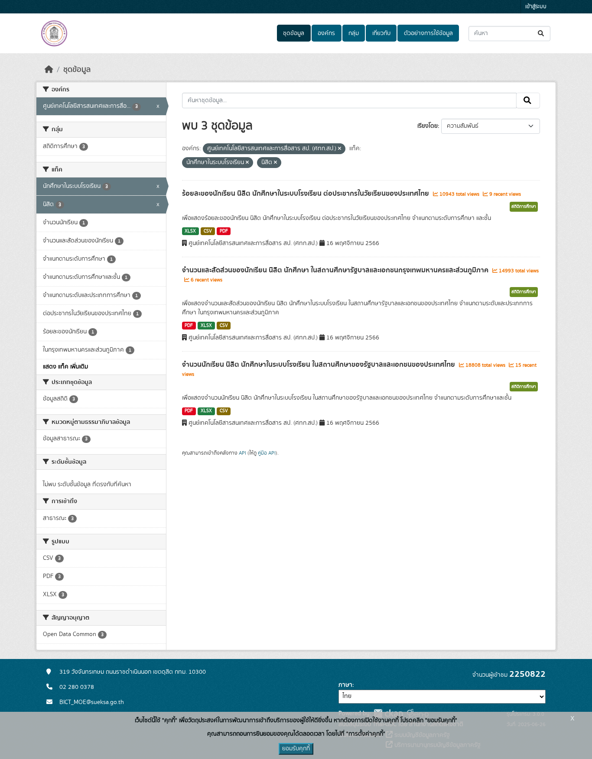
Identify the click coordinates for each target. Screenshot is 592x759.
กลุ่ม (353, 33)
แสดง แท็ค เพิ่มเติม (65, 366)
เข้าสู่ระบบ (535, 7)
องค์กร (326, 33)
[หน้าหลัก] (49, 69)
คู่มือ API (267, 453)
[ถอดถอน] (339, 148)
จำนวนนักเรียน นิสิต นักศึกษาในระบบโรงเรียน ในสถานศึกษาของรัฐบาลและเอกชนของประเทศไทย (319, 364)
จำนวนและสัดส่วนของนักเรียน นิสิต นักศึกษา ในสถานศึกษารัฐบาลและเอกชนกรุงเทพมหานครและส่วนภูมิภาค (336, 270)
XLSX (190, 231)
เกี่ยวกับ (381, 33)
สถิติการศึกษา (523, 206)
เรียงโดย (427, 126)
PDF (224, 231)
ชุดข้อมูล (293, 33)
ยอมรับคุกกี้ (296, 748)
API (242, 453)
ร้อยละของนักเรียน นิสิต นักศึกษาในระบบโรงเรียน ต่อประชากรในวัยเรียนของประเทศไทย (306, 193)
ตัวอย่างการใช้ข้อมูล (428, 33)
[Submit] (541, 33)
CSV (208, 231)
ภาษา (345, 685)
